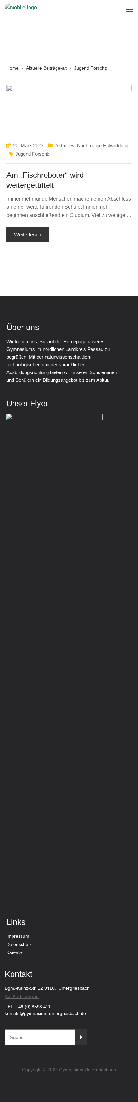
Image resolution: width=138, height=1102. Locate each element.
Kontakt (14, 952)
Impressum (17, 936)
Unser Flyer (27, 403)
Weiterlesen (27, 234)
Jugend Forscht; (32, 154)
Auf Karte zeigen (22, 996)
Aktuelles (64, 145)
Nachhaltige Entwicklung (102, 145)
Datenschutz (19, 944)
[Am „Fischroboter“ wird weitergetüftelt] (69, 110)
